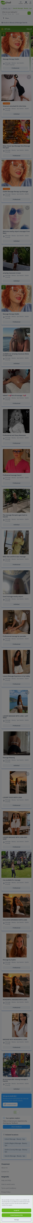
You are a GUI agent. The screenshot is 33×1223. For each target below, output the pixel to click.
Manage (16, 1219)
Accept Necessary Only (16, 1215)
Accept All (16, 1210)
